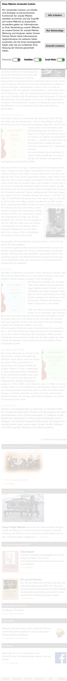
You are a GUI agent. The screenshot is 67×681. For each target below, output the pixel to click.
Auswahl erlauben (55, 45)
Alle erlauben (55, 15)
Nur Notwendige (54, 30)
